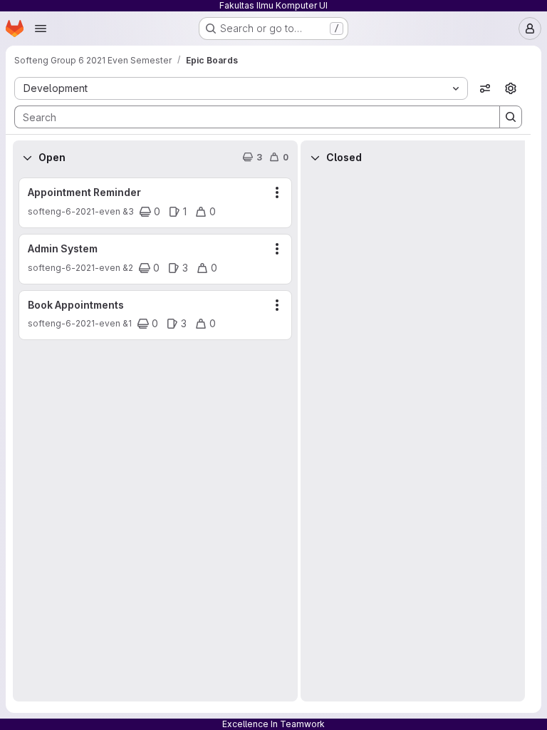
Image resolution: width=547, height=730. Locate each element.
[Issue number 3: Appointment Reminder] (155, 202)
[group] (155, 438)
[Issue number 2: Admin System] (155, 259)
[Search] (510, 117)
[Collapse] (27, 157)
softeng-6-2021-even (74, 211)
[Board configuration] (510, 88)
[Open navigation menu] (40, 28)
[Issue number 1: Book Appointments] (155, 315)
